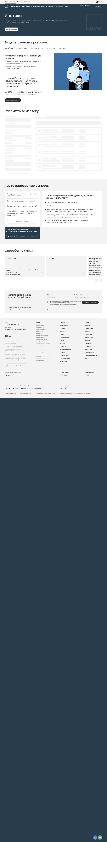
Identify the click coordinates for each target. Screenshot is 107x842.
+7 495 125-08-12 (85, 5)
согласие (54, 303)
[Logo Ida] (8, 338)
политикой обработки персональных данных (60, 304)
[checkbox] (64, 304)
